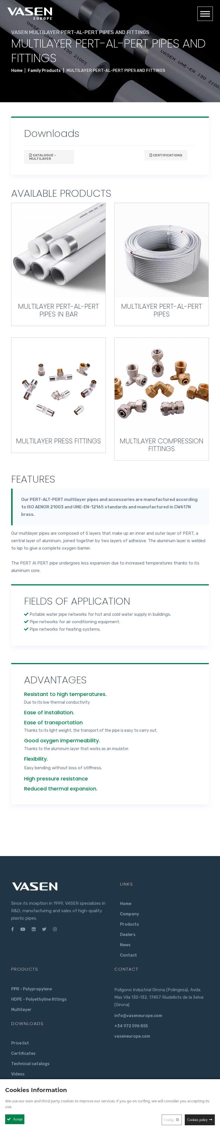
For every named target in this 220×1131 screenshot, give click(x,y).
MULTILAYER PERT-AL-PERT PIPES (161, 310)
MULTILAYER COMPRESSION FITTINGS (161, 444)
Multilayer (21, 1009)
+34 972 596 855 (131, 1026)
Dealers (127, 934)
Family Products (44, 70)
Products (129, 924)
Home (16, 70)
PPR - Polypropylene (31, 989)
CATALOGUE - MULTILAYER (42, 157)
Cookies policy (197, 1120)
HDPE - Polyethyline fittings (39, 999)
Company (129, 914)
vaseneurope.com (132, 1036)
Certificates (23, 1053)
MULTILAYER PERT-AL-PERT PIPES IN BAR (58, 310)
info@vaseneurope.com (138, 1015)
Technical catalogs (30, 1063)
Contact (128, 955)
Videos (18, 1074)
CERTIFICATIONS (167, 155)
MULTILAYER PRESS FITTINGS (58, 441)
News (125, 945)
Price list (20, 1043)
